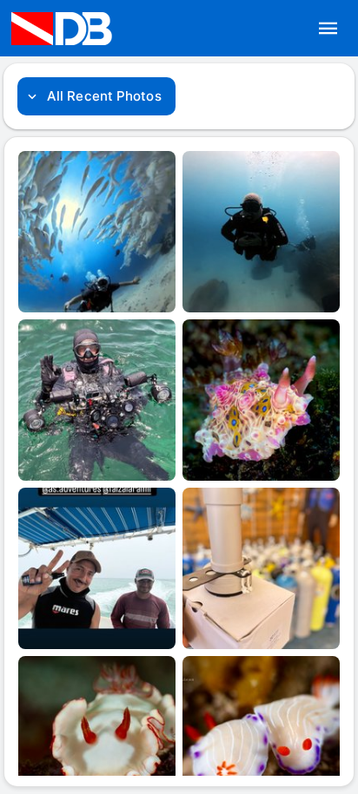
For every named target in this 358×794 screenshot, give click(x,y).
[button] (328, 29)
